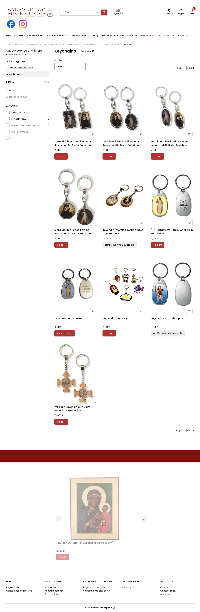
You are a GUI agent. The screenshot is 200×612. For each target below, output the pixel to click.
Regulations (12, 587)
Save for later (52, 594)
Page (178, 68)
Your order (50, 587)
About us (165, 594)
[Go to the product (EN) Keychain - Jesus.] (76, 284)
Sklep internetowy (98, 607)
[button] (104, 12)
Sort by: (58, 60)
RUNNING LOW (18, 119)
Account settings (54, 590)
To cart (61, 156)
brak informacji (19, 131)
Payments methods (94, 587)
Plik (13, 138)
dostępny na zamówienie (25, 125)
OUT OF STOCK (19, 112)
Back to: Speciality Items (21, 67)
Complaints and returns (19, 590)
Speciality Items (111, 44)
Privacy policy (129, 587)
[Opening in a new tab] (11, 24)
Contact (165, 587)
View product (64, 333)
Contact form (168, 590)
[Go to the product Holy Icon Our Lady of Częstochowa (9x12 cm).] (95, 508)
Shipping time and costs (96, 590)
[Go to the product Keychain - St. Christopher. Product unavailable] (172, 284)
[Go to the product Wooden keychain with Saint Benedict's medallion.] (76, 372)
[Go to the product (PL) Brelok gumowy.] (124, 284)
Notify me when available (119, 244)
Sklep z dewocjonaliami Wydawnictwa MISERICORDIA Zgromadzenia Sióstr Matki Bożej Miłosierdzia (53, 44)
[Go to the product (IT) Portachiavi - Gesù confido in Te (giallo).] (172, 196)
